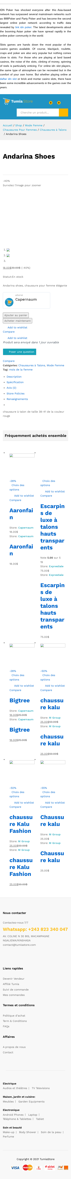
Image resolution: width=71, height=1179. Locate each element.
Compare (9, 331)
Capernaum (26, 299)
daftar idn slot (8, 78)
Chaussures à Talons (31, 365)
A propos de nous (14, 1046)
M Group (55, 717)
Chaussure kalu (52, 820)
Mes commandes (14, 994)
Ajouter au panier (15, 315)
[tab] (37, 377)
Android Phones (13, 1114)
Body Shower (27, 1132)
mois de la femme (21, 369)
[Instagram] (27, 957)
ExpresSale (56, 566)
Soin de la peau (51, 1132)
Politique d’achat (14, 1015)
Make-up (8, 1132)
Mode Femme (55, 365)
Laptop (32, 1114)
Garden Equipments (31, 1101)
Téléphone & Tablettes (17, 1118)
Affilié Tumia (11, 984)
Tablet (40, 1118)
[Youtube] (21, 957)
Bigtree (19, 700)
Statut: (7, 276)
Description (14, 376)
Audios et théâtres (15, 1088)
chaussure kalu (52, 704)
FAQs (6, 1026)
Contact (8, 1052)
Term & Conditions (15, 1020)
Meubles (8, 1101)
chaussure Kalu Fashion (21, 824)
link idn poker (23, 27)
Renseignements (17, 399)
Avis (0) (11, 387)
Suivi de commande (16, 989)
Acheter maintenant (17, 320)
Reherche (63, 113)
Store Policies (15, 393)
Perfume (8, 1136)
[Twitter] (10, 957)
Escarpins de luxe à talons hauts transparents (52, 527)
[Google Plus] (16, 957)
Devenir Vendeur (13, 978)
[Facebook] (4, 957)
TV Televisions (41, 1088)
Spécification (15, 382)
